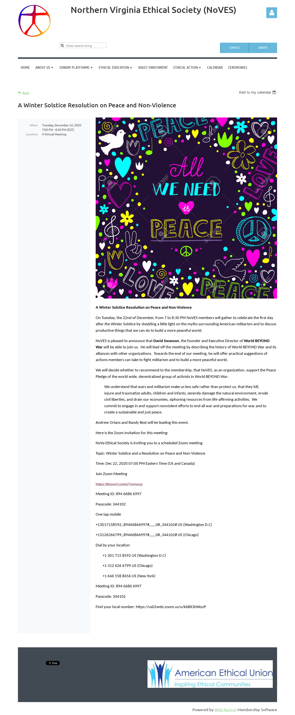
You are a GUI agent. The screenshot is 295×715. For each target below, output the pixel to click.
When (34, 125)
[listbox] (258, 92)
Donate (263, 47)
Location (32, 134)
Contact (234, 47)
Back (25, 93)
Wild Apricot (225, 709)
